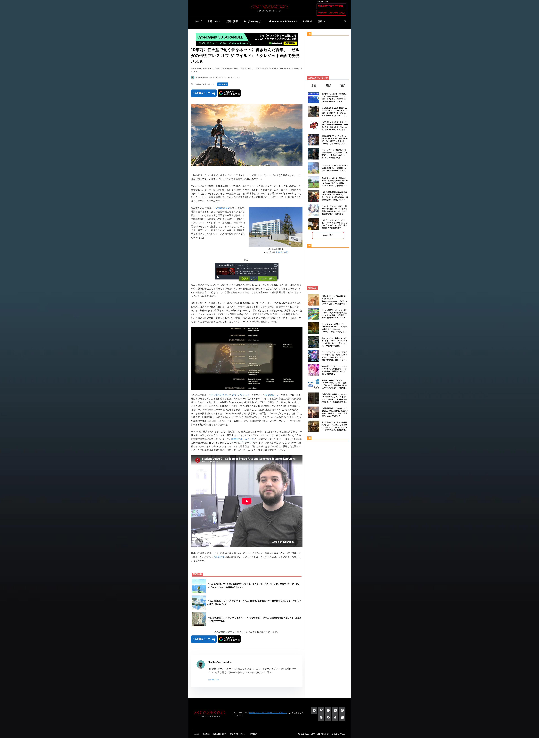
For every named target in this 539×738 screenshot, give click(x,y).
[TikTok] (335, 717)
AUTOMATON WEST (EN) (331, 6)
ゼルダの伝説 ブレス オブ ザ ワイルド (229, 394)
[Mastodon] (321, 717)
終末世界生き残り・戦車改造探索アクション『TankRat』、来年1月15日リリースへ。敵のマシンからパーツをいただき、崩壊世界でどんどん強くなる (335, 427)
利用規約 (253, 734)
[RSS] (342, 717)
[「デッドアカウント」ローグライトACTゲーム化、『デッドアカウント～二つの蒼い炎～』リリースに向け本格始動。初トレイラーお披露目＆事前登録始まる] (313, 356)
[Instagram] (328, 710)
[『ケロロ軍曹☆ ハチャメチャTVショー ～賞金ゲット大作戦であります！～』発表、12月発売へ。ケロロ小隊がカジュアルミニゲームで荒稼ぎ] (313, 314)
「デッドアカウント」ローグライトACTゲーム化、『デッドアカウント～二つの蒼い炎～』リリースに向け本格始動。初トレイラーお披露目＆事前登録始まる (334, 357)
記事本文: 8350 (213, 680)
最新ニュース (214, 21)
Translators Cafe (222, 207)
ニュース (236, 77)
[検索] (345, 21)
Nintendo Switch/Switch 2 (283, 21)
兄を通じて (219, 556)
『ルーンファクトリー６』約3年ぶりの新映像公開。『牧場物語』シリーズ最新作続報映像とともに (335, 167)
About (196, 734)
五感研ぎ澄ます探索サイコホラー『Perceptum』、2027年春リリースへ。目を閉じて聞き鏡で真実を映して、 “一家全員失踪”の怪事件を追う (334, 399)
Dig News (222, 84)
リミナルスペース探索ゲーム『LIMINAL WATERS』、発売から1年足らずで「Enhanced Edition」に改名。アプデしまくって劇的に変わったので (335, 329)
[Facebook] (328, 717)
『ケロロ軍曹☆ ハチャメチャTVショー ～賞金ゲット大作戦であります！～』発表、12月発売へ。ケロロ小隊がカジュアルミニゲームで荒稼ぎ (334, 315)
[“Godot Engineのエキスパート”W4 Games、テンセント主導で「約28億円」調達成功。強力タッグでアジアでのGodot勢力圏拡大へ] (313, 384)
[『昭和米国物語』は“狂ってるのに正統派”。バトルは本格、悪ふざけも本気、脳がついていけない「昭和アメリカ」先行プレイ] (313, 412)
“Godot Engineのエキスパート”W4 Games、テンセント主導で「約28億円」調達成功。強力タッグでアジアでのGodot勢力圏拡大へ (334, 385)
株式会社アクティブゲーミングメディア (268, 712)
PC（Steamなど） (253, 21)
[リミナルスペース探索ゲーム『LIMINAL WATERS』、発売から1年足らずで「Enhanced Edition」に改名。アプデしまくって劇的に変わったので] (313, 328)
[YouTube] (314, 710)
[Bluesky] (321, 710)
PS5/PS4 (307, 21)
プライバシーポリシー (238, 734)
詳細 (320, 21)
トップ (198, 21)
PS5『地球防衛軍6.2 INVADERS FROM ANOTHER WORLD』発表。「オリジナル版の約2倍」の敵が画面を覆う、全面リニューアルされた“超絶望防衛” (335, 197)
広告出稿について (220, 734)
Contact (206, 734)
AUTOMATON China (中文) (331, 12)
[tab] (314, 86)
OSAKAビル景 (282, 252)
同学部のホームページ (242, 439)
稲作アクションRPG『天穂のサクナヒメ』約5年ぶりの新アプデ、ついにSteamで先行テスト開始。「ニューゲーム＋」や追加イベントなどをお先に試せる (335, 183)
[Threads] (342, 710)
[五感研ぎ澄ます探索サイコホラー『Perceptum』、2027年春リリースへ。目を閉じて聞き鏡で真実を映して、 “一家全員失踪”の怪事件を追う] (313, 398)
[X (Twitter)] (335, 710)
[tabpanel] (328, 165)
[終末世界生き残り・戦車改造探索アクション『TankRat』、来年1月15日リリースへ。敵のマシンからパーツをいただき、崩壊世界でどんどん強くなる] (313, 426)
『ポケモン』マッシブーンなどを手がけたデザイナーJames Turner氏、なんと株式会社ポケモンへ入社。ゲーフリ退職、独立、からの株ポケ (335, 127)
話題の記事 (232, 21)
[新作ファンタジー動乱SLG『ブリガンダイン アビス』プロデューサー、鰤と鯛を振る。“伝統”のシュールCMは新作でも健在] (313, 342)
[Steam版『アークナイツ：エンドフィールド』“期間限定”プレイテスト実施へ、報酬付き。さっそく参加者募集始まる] (313, 370)
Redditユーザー (273, 394)
